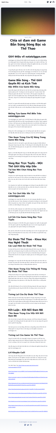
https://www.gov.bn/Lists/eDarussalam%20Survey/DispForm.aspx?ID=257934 (27, 393)
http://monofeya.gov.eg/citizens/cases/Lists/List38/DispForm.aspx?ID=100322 (28, 411)
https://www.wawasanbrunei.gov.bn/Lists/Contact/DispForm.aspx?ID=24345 (27, 397)
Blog (30, 2)
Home (25, 2)
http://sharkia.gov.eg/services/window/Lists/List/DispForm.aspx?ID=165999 (27, 401)
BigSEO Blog (5, 2)
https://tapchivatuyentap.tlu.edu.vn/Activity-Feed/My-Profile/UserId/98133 (26, 389)
